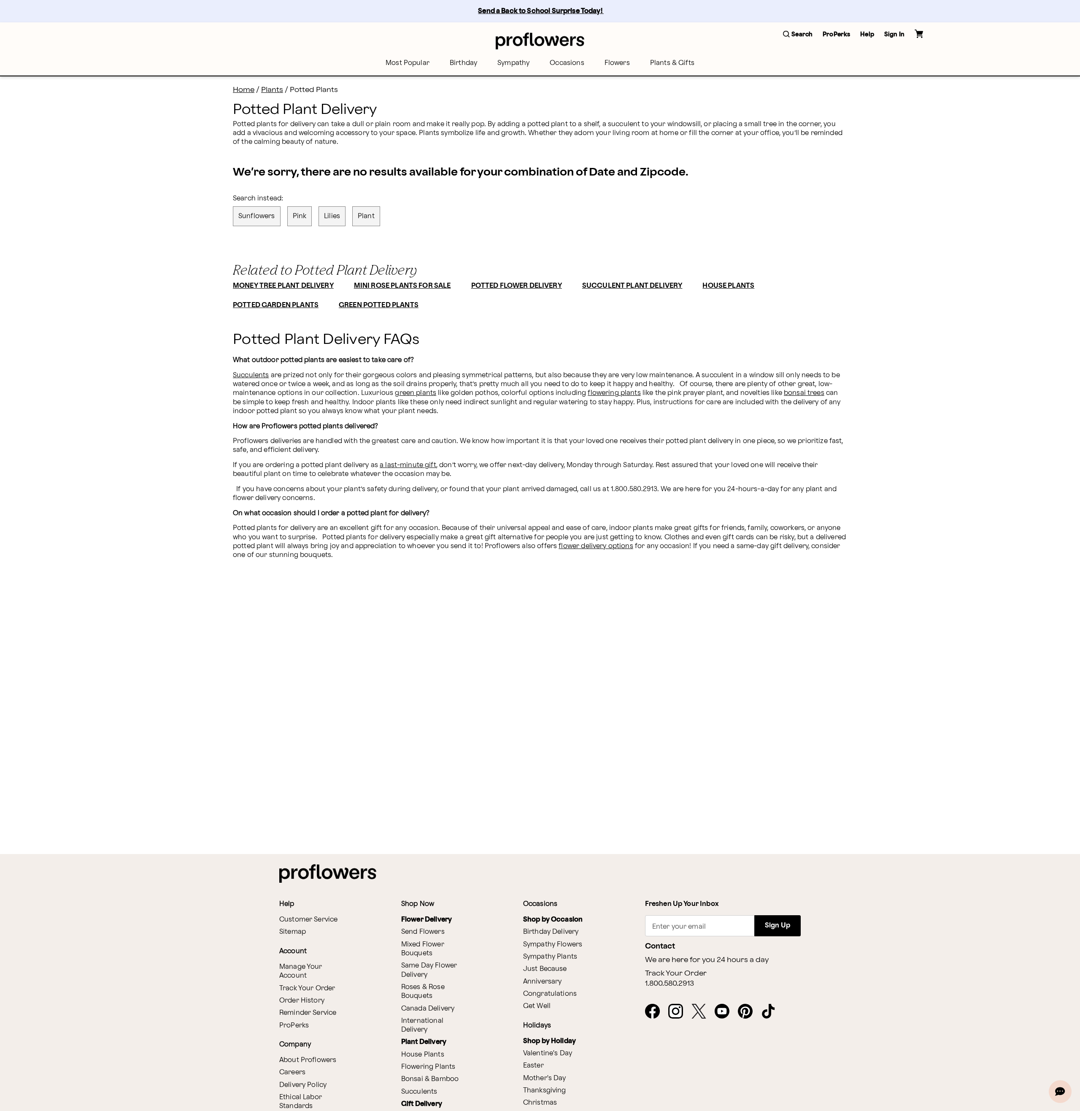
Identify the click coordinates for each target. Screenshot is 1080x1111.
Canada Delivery (427, 1009)
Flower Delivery (426, 919)
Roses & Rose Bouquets (423, 991)
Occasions (567, 63)
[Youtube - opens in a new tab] (725, 1012)
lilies (332, 216)
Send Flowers (423, 932)
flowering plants (614, 393)
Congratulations (550, 994)
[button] (798, 35)
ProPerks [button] (836, 34)
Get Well (537, 1006)
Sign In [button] (894, 34)
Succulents (251, 375)
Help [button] (867, 34)
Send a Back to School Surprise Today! (541, 11)
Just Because (545, 969)
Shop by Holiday (549, 1041)
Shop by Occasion (553, 919)
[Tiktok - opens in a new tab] (772, 1012)
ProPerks (294, 1025)
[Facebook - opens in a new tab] (656, 1012)
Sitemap (292, 932)
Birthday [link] (463, 63)
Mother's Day (544, 1078)
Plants (272, 89)
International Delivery (422, 1025)
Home (243, 89)
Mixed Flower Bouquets (422, 949)
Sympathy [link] (513, 63)
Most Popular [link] (407, 63)
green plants (415, 393)
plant (366, 216)
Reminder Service (307, 1013)
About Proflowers (307, 1060)
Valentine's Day (547, 1053)
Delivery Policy (303, 1085)
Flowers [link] (617, 63)
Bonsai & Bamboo (430, 1079)
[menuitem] (407, 63)
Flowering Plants (428, 1067)
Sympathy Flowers (552, 944)
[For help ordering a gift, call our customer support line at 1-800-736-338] (540, 40)
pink (300, 216)
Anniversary (542, 982)
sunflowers (256, 216)
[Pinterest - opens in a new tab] (748, 1012)
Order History (301, 1000)
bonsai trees (804, 393)
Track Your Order (307, 988)
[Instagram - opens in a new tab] (679, 1012)
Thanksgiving (544, 1090)
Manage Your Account (300, 971)
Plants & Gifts (672, 63)
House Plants (422, 1055)
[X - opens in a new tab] (702, 1012)
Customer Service (308, 919)
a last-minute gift (408, 465)
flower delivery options (596, 546)
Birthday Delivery (551, 932)
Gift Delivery (421, 1104)
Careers (292, 1072)
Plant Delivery (423, 1042)
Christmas (540, 1103)
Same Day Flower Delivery (429, 970)
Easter (533, 1065)
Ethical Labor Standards (300, 1101)
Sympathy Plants (550, 957)
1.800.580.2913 (669, 983)
